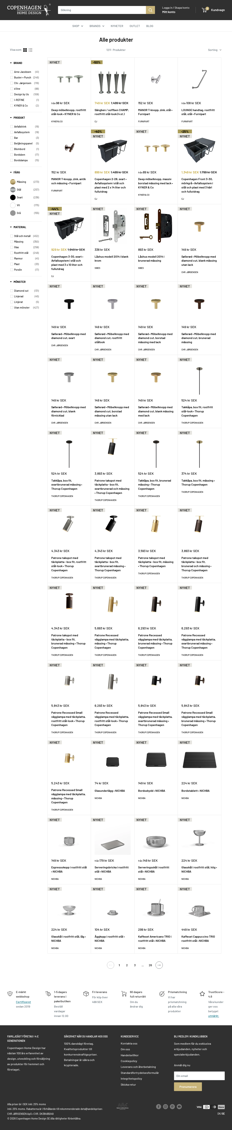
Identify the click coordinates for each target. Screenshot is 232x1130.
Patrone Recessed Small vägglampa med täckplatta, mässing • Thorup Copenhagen (68, 796)
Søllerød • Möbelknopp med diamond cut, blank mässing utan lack (199, 260)
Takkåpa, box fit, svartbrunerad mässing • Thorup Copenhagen (66, 484)
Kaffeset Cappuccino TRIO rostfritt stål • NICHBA (198, 938)
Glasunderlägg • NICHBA (110, 790)
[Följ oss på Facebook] (158, 1106)
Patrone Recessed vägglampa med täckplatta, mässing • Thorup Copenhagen (112, 641)
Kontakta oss (129, 1043)
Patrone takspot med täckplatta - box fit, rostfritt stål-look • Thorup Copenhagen (68, 564)
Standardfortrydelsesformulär (140, 1072)
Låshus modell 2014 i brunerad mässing (151, 258)
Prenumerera (187, 1086)
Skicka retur (128, 1084)
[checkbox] (26, 72)
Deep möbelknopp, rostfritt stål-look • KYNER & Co (68, 112)
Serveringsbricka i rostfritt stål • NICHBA (112, 869)
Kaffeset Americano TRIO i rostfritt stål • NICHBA (154, 938)
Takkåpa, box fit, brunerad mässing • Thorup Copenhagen (154, 484)
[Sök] (150, 10)
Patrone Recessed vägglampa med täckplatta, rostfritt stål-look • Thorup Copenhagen (112, 719)
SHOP (75, 26)
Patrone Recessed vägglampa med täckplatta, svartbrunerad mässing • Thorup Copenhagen (198, 641)
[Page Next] (159, 965)
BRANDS (95, 26)
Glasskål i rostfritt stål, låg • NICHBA (68, 938)
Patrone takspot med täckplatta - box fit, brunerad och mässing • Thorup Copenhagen (196, 564)
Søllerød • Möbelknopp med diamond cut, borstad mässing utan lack (112, 411)
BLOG (149, 26)
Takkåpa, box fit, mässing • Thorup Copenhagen (198, 482)
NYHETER (117, 26)
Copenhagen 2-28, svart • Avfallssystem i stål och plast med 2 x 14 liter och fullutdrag (111, 185)
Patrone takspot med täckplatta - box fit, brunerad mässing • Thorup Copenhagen (68, 641)
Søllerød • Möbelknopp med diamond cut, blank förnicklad (68, 411)
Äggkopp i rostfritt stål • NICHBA (110, 938)
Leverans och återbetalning (138, 1066)
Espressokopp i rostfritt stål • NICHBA (69, 869)
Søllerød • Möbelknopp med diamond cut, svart (68, 336)
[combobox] (102, 10)
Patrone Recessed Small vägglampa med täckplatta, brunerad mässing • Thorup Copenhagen (198, 719)
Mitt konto (168, 12)
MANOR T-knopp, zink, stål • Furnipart (155, 112)
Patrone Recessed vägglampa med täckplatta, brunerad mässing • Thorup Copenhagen (155, 641)
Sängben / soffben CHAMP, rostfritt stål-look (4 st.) (112, 112)
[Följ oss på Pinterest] (172, 1106)
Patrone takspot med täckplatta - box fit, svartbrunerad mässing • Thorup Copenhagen (110, 564)
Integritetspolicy (131, 1078)
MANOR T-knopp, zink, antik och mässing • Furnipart (68, 181)
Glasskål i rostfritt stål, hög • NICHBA (199, 869)
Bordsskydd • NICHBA (151, 790)
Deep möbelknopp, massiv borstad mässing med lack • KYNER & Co (155, 183)
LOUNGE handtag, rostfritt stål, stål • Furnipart (198, 112)
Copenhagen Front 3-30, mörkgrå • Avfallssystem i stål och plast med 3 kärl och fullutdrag (197, 185)
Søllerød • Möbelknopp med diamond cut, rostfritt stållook (112, 338)
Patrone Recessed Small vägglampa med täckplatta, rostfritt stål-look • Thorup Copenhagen (68, 719)
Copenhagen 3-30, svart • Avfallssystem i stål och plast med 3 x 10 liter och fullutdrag (67, 262)
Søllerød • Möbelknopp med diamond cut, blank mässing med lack (155, 411)
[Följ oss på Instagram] (165, 1106)
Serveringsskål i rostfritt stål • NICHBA (153, 869)
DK (219, 1113)
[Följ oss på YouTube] (179, 1106)
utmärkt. (213, 1015)
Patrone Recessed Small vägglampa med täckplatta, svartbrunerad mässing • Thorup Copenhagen (155, 719)
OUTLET (135, 26)
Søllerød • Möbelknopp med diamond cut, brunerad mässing (198, 338)
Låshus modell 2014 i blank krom (111, 258)
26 (150, 965)
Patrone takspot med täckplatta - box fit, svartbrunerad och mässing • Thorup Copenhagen (112, 486)
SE (223, 1113)
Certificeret (23, 1002)
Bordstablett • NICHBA (195, 790)
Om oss (125, 1049)
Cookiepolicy (129, 1061)
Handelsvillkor (130, 1055)
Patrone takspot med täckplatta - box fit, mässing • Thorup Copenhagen (155, 562)
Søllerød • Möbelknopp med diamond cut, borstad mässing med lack (155, 338)
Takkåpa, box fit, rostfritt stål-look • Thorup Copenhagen (197, 411)
